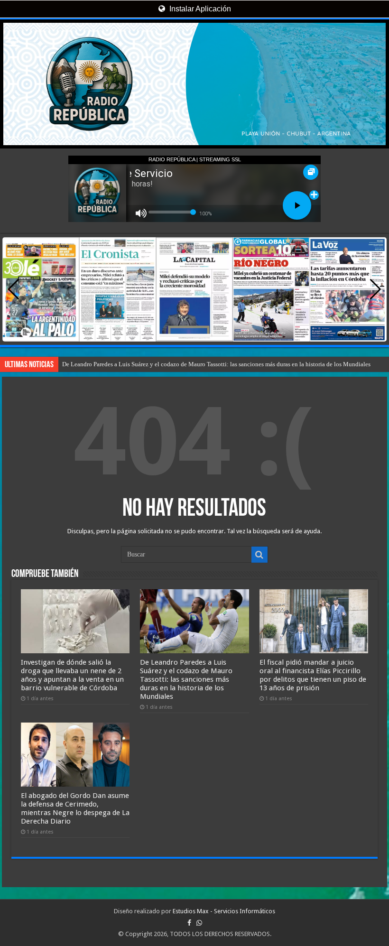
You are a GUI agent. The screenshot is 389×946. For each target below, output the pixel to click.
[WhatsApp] (199, 922)
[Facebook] (189, 922)
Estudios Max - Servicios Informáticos (224, 911)
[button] (375, 289)
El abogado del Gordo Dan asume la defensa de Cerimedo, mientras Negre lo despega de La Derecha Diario (75, 808)
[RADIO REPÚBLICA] (194, 83)
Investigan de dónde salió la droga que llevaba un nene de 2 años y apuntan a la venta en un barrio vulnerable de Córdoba (72, 675)
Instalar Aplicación (199, 9)
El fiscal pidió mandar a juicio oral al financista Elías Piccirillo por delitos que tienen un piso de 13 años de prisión (312, 675)
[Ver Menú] (11, 43)
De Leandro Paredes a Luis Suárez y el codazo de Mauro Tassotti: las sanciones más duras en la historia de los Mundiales (216, 364)
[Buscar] (259, 555)
